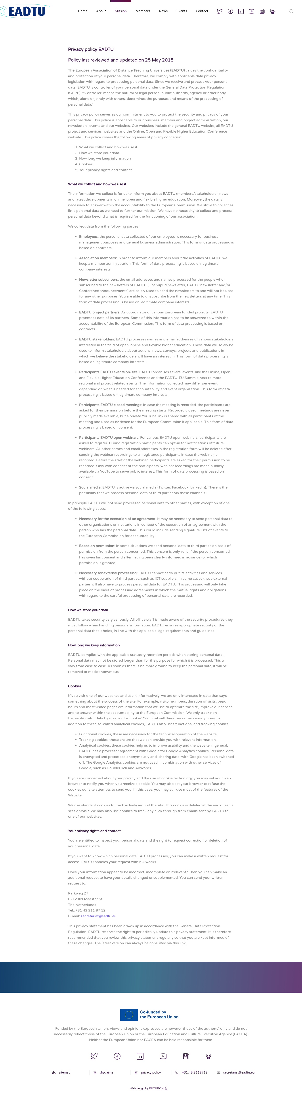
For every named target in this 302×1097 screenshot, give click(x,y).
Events (181, 11)
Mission (121, 11)
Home (82, 11)
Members (143, 11)
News (163, 11)
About (101, 11)
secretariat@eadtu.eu (99, 916)
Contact (202, 11)
